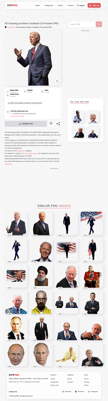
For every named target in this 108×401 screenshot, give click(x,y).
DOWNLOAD (27, 124)
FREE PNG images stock (29, 153)
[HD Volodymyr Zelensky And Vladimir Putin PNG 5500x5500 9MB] (66, 302)
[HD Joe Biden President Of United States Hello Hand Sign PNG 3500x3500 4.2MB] (16, 250)
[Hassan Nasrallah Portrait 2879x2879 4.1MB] (41, 276)
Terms (86, 379)
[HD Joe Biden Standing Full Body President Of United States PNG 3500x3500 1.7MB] (66, 223)
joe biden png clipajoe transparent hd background (25, 103)
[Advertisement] (85, 63)
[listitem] (67, 391)
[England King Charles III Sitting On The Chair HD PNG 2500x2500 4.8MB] (92, 276)
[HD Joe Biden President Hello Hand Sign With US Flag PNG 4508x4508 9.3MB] (92, 223)
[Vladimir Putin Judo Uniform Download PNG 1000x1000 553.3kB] (66, 354)
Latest (37, 5)
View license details (17, 116)
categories (8, 164)
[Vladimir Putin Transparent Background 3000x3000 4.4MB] (92, 354)
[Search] (99, 24)
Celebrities (14, 94)
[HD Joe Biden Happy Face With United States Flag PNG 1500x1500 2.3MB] (16, 276)
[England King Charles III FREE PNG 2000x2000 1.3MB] (66, 276)
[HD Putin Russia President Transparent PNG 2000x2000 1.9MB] (41, 328)
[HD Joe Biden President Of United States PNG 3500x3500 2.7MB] (92, 250)
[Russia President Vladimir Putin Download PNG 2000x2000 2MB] (66, 328)
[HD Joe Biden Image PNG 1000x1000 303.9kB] (41, 223)
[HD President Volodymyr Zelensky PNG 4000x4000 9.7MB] (92, 302)
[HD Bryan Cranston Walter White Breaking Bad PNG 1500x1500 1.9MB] (41, 302)
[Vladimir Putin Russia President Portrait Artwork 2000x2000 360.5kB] (16, 328)
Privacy (86, 382)
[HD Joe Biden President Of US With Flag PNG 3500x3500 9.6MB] (66, 250)
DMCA (86, 385)
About (60, 5)
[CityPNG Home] (12, 5)
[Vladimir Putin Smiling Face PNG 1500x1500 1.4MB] (16, 354)
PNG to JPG (55, 385)
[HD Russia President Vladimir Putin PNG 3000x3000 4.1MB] (92, 328)
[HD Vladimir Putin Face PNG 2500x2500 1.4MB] (41, 354)
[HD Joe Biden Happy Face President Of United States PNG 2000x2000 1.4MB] (41, 250)
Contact (70, 382)
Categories (49, 5)
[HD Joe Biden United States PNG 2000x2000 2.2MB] (16, 223)
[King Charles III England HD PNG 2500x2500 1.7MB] (16, 302)
